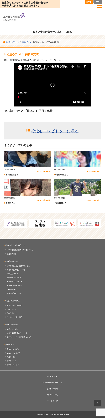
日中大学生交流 (11, 324)
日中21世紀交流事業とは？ (16, 245)
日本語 (88, 2)
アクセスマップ (52, 394)
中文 (97, 2)
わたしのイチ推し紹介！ (15, 317)
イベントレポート (13, 309)
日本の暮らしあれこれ (15, 281)
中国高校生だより (13, 274)
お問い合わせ (52, 388)
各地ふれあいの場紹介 (14, 305)
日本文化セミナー (13, 313)
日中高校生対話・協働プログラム (18, 266)
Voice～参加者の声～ (14, 285)
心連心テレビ (11, 289)
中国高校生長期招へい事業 (16, 270)
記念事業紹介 (11, 254)
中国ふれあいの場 (12, 300)
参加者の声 (9, 344)
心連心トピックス (13, 364)
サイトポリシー (52, 376)
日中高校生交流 (11, 261)
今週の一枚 (11, 357)
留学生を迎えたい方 (14, 293)
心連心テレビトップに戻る (55, 130)
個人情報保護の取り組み (52, 382)
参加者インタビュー (14, 277)
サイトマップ (52, 400)
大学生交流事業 (12, 329)
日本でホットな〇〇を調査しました (19, 337)
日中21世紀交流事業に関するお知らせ (20, 250)
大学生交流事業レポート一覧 (17, 333)
